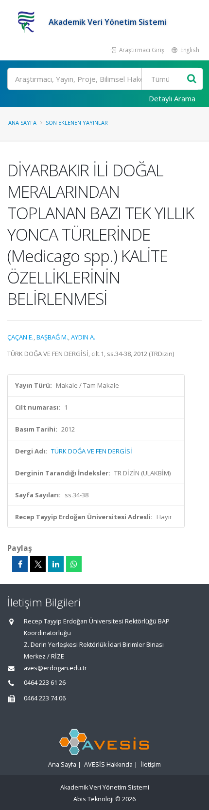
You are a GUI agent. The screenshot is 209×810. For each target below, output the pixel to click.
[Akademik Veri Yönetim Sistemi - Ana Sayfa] (28, 22)
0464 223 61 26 (45, 682)
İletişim (150, 764)
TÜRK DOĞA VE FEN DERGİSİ (91, 451)
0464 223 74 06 (45, 698)
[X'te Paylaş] (38, 564)
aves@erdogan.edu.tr (55, 668)
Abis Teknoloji (93, 799)
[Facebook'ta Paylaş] (20, 564)
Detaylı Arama (172, 98)
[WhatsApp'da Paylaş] (74, 564)
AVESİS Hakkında (108, 764)
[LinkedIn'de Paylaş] (56, 564)
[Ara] (192, 79)
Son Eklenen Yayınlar (77, 122)
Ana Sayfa (22, 122)
